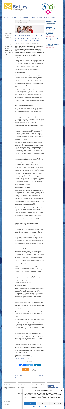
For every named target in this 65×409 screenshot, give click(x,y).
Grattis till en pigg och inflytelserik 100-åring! (9, 52)
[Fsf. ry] (17, 6)
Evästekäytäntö (36, 406)
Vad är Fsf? (14, 17)
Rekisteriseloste (6, 404)
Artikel (25, 20)
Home (21, 20)
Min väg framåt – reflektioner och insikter (8, 37)
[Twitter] (29, 364)
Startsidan (6, 17)
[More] (25, 369)
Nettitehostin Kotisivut (8, 405)
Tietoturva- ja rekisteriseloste (47, 406)
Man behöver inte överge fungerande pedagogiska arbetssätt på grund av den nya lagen (8, 29)
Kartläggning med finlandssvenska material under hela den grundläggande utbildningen (8, 44)
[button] (62, 390)
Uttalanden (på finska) (36, 17)
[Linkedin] (37, 364)
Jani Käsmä (17, 43)
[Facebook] (22, 364)
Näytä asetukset (56, 403)
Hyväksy (30, 403)
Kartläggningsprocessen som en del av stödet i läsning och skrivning (28, 38)
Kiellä (43, 403)
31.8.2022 (23, 43)
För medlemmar (24, 17)
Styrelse (46, 17)
